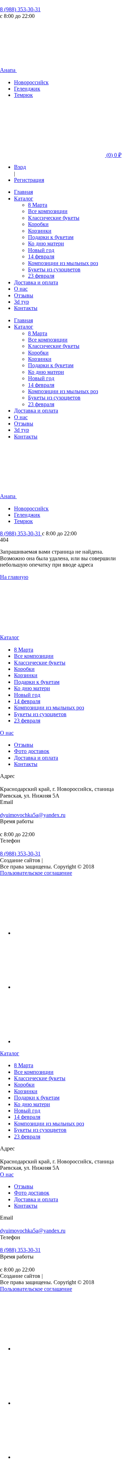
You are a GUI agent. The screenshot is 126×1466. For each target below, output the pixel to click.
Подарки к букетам (51, 237)
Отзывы (23, 295)
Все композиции (48, 211)
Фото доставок (31, 751)
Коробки (38, 224)
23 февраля (41, 276)
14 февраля (41, 256)
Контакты (25, 308)
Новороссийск (31, 82)
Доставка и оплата (36, 282)
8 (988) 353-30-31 (20, 9)
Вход (20, 167)
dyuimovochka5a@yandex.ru (32, 815)
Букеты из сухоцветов (54, 269)
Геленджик (27, 89)
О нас (21, 289)
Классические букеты (53, 218)
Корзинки (39, 231)
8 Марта (37, 205)
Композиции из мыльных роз (63, 263)
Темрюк (23, 95)
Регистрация (29, 180)
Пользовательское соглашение (36, 873)
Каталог (23, 199)
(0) (113, 155)
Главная (23, 192)
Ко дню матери (46, 243)
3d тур (21, 302)
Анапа (8, 70)
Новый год (41, 250)
